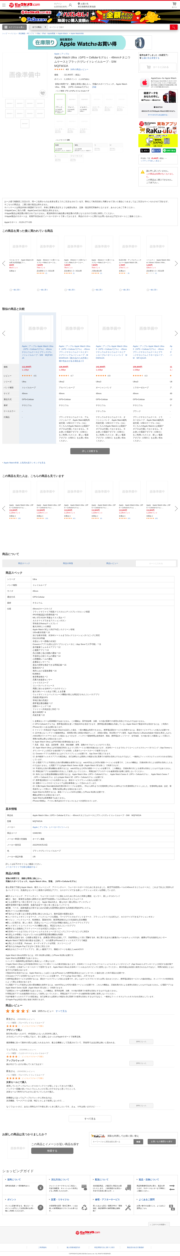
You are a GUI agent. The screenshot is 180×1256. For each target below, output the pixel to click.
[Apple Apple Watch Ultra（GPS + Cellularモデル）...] (21, 491)
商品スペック (24, 563)
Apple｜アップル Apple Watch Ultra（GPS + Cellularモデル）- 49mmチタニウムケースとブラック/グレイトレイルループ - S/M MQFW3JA (37, 352)
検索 (138, 1142)
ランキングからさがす (79, 31)
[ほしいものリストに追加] (42, 93)
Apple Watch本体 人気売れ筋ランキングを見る (24, 463)
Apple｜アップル (61, 54)
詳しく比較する (90, 451)
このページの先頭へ (159, 1224)
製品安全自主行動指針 (135, 1247)
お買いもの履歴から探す (162, 1141)
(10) (129, 518)
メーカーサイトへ (58, 827)
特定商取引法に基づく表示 (104, 1247)
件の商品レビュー (79, 69)
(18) (19, 518)
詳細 (94, 87)
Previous (3, 263)
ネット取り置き (126, 31)
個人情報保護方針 (73, 1247)
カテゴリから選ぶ (16, 27)
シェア (157, 151)
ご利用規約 (42, 1247)
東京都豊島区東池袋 (87, 5)
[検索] (174, 27)
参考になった (141, 1042)
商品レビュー (112, 563)
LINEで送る (170, 151)
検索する (52, 1150)
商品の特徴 (68, 563)
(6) (101, 518)
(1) (74, 273)
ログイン (29, 32)
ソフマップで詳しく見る (150, 161)
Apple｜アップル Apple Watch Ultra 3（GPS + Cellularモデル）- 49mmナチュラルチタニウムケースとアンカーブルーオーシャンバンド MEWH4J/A (111, 352)
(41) (74, 518)
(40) (156, 518)
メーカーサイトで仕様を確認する (20, 867)
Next (176, 263)
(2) (46, 273)
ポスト (146, 151)
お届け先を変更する (150, 58)
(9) (128, 273)
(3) (101, 273)
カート (174, 7)
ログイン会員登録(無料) (60, 5)
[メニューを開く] (3, 5)
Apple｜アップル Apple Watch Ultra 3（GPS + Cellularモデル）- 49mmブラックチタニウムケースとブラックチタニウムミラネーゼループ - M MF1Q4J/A (148, 352)
